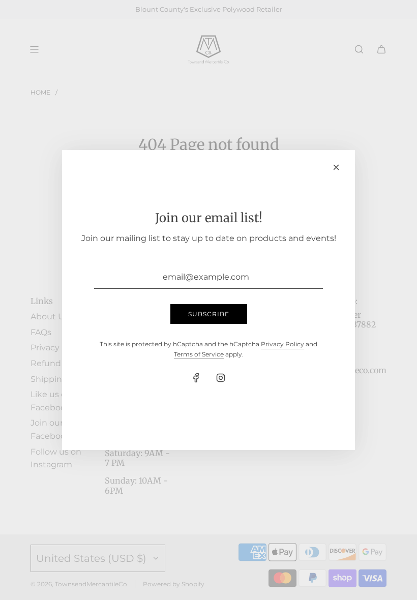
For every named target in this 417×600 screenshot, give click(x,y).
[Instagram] (221, 378)
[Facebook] (196, 378)
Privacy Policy (282, 344)
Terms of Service (199, 354)
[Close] (336, 167)
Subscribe (208, 314)
